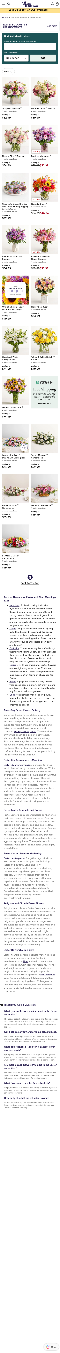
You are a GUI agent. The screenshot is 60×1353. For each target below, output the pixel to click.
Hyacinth (14, 605)
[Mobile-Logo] (30, 4)
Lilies (12, 695)
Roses (12, 681)
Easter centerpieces (14, 858)
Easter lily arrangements (17, 765)
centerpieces (47, 974)
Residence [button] (12, 58)
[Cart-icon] (57, 4)
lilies (25, 961)
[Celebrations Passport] (44, 392)
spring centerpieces (25, 731)
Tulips (12, 628)
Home (5, 17)
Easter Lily (14, 665)
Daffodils (14, 648)
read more (52, 26)
